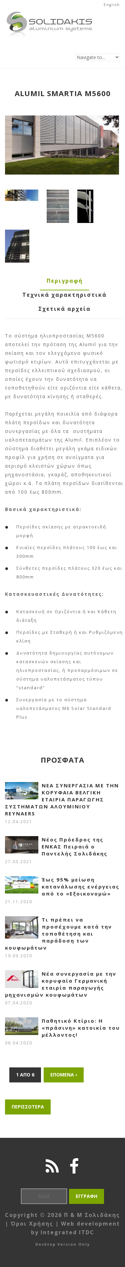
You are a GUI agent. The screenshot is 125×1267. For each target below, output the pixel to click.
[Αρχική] (49, 13)
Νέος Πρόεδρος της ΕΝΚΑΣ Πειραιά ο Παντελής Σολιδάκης (74, 846)
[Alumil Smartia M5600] (62, 145)
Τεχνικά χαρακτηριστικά (64, 294)
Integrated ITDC (67, 1232)
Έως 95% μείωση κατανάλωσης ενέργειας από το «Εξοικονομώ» (80, 886)
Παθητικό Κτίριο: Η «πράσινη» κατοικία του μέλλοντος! (81, 1027)
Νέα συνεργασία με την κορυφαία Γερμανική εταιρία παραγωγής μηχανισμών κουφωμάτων (60, 984)
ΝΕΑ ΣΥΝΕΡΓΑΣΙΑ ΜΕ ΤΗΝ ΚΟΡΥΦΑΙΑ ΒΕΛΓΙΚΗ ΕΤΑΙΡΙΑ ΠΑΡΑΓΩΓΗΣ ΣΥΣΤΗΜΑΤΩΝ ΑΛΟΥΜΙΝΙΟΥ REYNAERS (62, 799)
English (112, 4)
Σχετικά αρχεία (64, 308)
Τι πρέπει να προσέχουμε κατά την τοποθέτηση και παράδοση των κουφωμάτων (58, 933)
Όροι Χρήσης (32, 1223)
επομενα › (63, 1074)
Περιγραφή (65, 280)
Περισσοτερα (28, 1106)
